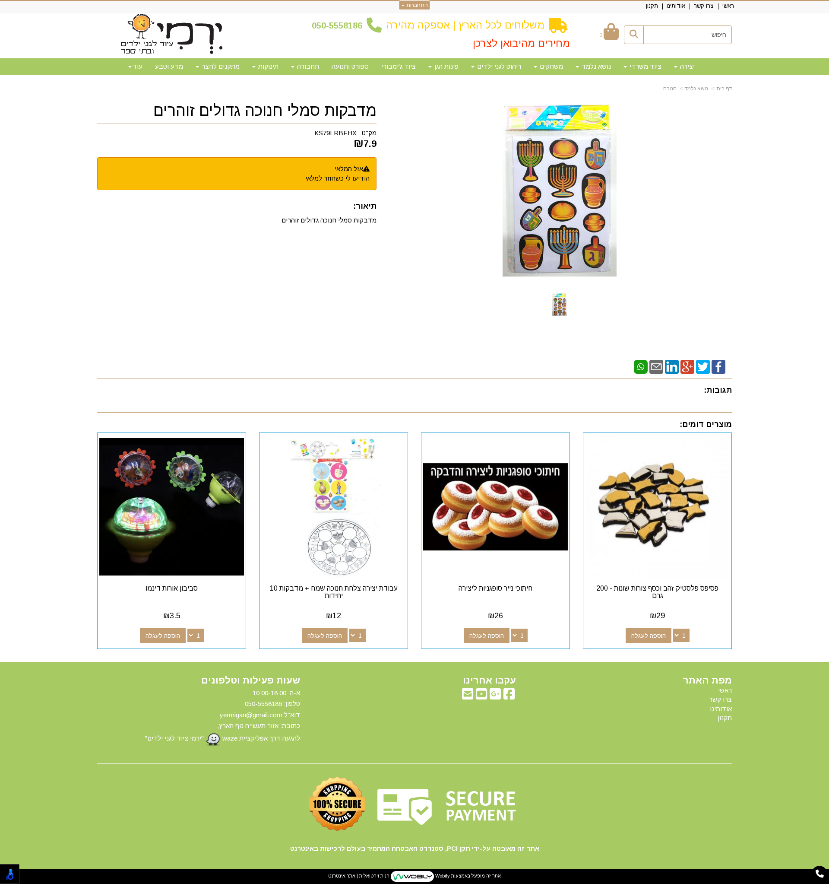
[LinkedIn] (672, 366)
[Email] (656, 366)
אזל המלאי (349, 168)
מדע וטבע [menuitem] (169, 66)
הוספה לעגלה (648, 635)
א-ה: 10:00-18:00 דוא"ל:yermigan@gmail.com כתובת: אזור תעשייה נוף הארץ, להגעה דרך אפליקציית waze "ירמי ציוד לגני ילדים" (222, 715)
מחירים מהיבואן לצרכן (521, 43)
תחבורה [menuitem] (307, 66)
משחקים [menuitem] (550, 66)
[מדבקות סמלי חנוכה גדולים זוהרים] (559, 304)
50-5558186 (339, 25)
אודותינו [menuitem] (676, 6)
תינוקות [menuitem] (267, 66)
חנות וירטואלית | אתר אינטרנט (358, 875)
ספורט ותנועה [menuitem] (350, 66)
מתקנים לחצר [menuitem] (220, 66)
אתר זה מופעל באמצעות (414, 875)
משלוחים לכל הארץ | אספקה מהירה (465, 25)
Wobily (442, 875)
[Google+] (687, 366)
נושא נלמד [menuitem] (595, 66)
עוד (137, 66)
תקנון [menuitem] (652, 6)
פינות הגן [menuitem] (446, 66)
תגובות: (718, 390)
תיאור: (365, 206)
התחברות (416, 5)
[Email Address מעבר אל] (467, 696)
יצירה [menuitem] (686, 66)
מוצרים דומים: (706, 424)
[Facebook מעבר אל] (509, 696)
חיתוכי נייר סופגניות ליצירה (495, 588)
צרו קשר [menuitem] (704, 6)
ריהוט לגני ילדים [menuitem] (498, 66)
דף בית (724, 89)
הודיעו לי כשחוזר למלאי (337, 178)
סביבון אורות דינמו (172, 588)
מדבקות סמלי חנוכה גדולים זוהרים (265, 110)
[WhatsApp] (641, 366)
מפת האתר (707, 680)
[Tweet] (703, 366)
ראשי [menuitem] (728, 6)
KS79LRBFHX (335, 133)
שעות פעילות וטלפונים (250, 680)
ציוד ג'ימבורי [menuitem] (398, 66)
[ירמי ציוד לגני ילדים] (172, 34)
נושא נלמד (696, 89)
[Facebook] (718, 366)
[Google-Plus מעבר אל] (495, 696)
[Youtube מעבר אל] (481, 696)
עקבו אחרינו (489, 680)
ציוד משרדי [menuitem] (644, 66)
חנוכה (670, 89)
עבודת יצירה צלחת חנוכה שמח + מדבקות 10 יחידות (334, 592)
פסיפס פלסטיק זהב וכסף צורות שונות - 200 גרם (657, 592)
